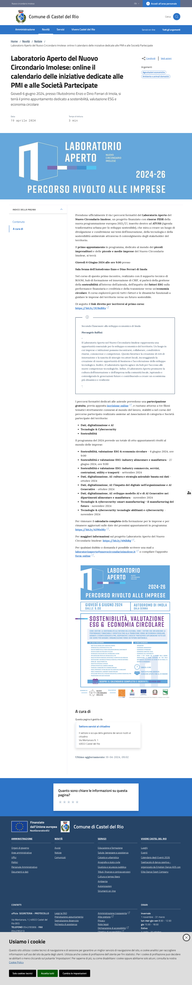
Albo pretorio (104, 917)
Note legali (103, 924)
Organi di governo (20, 848)
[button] (176, 16)
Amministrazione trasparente (112, 913)
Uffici (13, 857)
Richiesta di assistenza (66, 924)
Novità (26, 41)
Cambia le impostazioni (75, 973)
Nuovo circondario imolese (23, 3)
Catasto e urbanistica (108, 857)
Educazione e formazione (110, 848)
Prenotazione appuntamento (69, 917)
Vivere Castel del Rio (153, 838)
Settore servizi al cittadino (94, 726)
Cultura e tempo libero (109, 876)
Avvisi (57, 848)
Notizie (38, 41)
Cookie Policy (16, 962)
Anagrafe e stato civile (109, 862)
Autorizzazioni (105, 886)
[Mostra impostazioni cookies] (189, 492)
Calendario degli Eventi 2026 (155, 857)
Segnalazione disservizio (67, 920)
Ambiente (103, 881)
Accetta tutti (47, 973)
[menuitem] (25, 29)
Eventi (144, 852)
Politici (14, 862)
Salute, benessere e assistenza (113, 852)
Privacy (101, 920)
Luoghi (144, 848)
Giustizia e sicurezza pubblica (112, 867)
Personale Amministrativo (24, 867)
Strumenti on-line (107, 891)
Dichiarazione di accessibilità (112, 928)
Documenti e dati (19, 872)
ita (135, 3)
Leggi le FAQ (61, 913)
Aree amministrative (21, 852)
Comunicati (60, 857)
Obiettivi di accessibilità (109, 932)
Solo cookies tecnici (23, 973)
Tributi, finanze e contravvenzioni (114, 872)
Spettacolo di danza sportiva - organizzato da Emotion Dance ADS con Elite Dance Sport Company (161, 867)
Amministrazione (21, 838)
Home (14, 41)
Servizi (102, 838)
